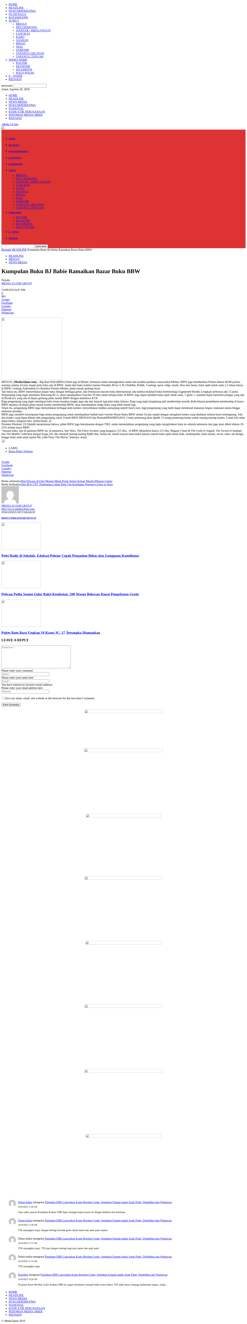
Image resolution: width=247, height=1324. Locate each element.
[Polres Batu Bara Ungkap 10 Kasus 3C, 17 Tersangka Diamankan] (21, 625)
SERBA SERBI (18, 59)
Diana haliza (25, 1202)
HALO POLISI (25, 72)
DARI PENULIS (28, 518)
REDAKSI (15, 79)
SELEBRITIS (24, 69)
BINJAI (20, 43)
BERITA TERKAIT (10, 518)
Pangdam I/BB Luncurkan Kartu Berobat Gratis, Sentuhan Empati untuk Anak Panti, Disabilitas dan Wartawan (108, 1202)
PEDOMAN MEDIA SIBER (25, 114)
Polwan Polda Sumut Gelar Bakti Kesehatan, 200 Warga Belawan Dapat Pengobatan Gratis (70, 594)
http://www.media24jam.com (18, 509)
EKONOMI (23, 66)
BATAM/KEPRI (18, 17)
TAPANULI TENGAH (29, 56)
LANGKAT (23, 33)
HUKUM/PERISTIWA (22, 10)
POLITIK (21, 63)
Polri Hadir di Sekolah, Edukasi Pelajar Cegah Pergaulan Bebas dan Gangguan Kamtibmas (70, 556)
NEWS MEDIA (18, 101)
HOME (13, 4)
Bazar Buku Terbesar (21, 451)
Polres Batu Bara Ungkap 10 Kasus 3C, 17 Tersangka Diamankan (50, 633)
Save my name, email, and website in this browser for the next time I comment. (50, 698)
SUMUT (14, 20)
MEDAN (21, 23)
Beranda (6, 249)
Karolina (23, 1274)
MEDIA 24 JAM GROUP (16, 283)
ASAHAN (22, 40)
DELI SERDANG (26, 27)
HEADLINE (16, 7)
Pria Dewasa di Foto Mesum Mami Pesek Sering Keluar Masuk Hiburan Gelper (66, 481)
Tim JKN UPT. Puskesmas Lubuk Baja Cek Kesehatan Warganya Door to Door (67, 484)
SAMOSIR (22, 50)
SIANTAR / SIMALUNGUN (33, 30)
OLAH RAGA (17, 14)
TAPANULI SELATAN (30, 53)
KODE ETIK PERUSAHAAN (27, 111)
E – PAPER (15, 76)
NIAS (19, 46)
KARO (20, 37)
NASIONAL (16, 108)
